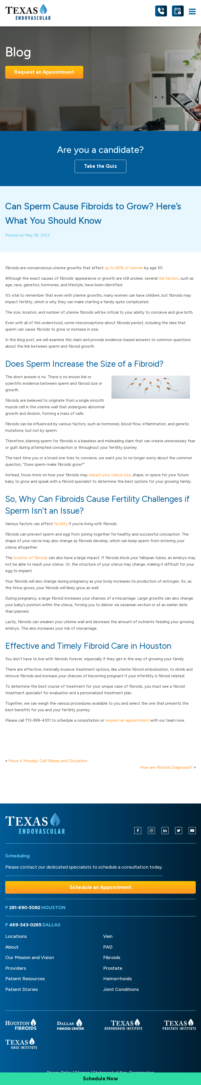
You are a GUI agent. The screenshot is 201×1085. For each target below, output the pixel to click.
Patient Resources (25, 978)
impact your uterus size (110, 475)
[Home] (35, 823)
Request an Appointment (44, 72)
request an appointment (127, 720)
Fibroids (111, 957)
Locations (16, 936)
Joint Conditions (121, 989)
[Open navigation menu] (192, 11)
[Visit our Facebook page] (137, 830)
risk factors (169, 278)
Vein (108, 936)
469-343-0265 (25, 925)
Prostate (112, 968)
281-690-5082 (25, 907)
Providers (15, 968)
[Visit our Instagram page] (151, 830)
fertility (61, 523)
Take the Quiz (100, 166)
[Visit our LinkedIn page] (165, 830)
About (12, 947)
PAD (108, 947)
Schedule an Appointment (101, 887)
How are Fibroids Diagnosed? (166, 767)
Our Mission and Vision (29, 957)
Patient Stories (21, 989)
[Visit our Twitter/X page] (178, 830)
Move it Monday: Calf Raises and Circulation (47, 761)
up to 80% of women (124, 268)
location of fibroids (30, 557)
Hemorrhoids (117, 978)
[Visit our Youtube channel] (192, 830)
